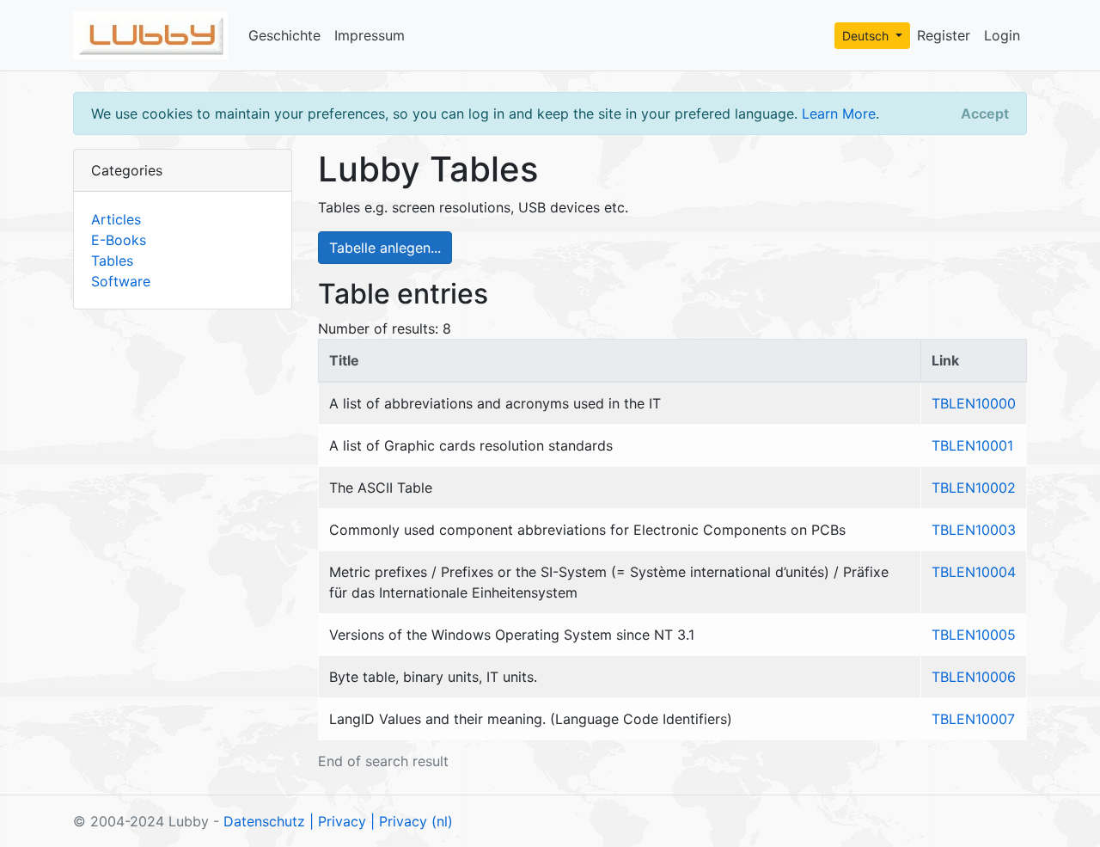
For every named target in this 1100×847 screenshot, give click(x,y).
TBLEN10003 (974, 529)
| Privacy (337, 821)
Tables (112, 260)
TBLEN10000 (974, 403)
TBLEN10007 (973, 718)
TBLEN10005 (974, 634)
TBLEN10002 (974, 487)
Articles (116, 219)
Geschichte (284, 35)
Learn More (839, 113)
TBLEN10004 (974, 571)
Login (1002, 35)
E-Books (118, 240)
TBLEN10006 (974, 676)
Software (120, 281)
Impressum (369, 35)
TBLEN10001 (972, 445)
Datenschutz (264, 821)
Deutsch (867, 35)
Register (943, 35)
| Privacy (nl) (411, 821)
